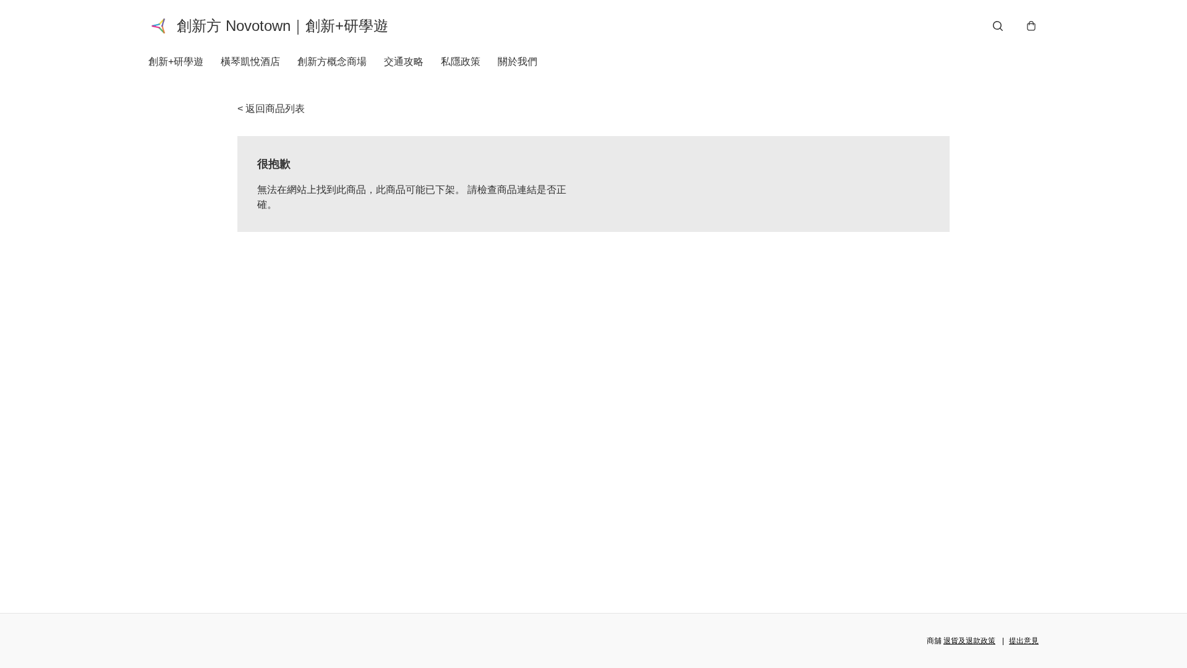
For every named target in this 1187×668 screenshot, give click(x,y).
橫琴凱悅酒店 (250, 61)
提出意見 (1024, 640)
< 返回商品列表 (271, 108)
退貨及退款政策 (969, 640)
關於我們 (517, 61)
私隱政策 (460, 61)
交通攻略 (403, 61)
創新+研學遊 (175, 61)
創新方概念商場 (332, 61)
